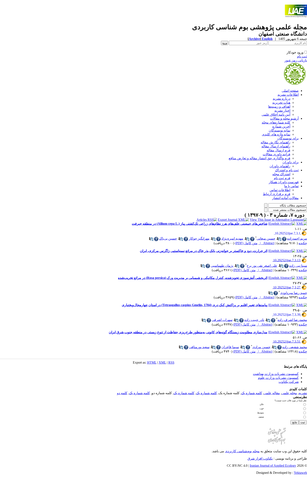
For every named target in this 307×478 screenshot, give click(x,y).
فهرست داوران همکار (284, 182)
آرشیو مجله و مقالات (284, 118)
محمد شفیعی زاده (294, 347)
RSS (171, 362)
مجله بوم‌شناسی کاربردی (242, 451)
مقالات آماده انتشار (285, 198)
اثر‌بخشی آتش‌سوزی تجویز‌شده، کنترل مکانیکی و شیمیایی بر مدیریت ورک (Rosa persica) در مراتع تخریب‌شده (192, 278)
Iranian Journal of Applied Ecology (273, 465)
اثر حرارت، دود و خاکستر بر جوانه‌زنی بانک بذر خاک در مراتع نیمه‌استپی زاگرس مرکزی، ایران (203, 251)
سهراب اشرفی (222, 320)
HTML (151, 362)
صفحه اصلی (290, 90)
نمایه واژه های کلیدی (276, 134)
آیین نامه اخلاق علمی (276, 114)
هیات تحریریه (281, 102)
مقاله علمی (272, 393)
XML (162, 362)
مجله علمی (289, 393)
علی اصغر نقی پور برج (262, 265)
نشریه (303, 393)
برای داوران (291, 162)
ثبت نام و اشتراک (287, 170)
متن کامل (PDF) (246, 243)
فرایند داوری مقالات (276, 154)
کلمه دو (122, 393)
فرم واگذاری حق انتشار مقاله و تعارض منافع (259, 158)
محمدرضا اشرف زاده (292, 320)
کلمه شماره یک (251, 393)
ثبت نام (302, 56)
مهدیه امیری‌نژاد (232, 238)
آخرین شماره (281, 126)
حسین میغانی (266, 238)
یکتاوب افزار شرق (260, 458)
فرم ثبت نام (282, 178)
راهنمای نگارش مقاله (275, 142)
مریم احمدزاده (297, 238)
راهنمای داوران (280, 166)
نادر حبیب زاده (254, 320)
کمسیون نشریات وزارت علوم (278, 378)
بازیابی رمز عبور (295, 60)
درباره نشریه (281, 98)
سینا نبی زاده (298, 265)
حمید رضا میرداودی (293, 293)
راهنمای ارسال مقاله (275, 146)
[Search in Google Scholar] (284, 239)
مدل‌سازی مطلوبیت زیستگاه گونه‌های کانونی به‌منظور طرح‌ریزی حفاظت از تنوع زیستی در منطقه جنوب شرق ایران (188, 332)
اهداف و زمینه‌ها (279, 106)
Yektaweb (300, 472)
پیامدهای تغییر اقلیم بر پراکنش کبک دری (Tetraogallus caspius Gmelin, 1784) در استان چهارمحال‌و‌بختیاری (194, 305)
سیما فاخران (230, 347)
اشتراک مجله (281, 174)
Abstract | (266, 243)
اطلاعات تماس (280, 190)
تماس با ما (291, 186)
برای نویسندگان (288, 138)
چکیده (303, 243)
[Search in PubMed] (279, 239)
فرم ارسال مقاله (278, 150)
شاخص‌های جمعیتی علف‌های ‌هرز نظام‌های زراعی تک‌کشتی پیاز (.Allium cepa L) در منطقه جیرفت (199, 223)
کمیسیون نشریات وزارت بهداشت (276, 374)
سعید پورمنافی (199, 347)
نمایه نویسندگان (279, 130)
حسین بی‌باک (168, 238)
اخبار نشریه (282, 110)
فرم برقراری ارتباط (276, 194)
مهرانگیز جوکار (199, 238)
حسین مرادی (261, 347)
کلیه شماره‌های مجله (276, 122)
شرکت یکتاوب (289, 381)
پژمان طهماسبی (222, 265)
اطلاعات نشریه (288, 94)
